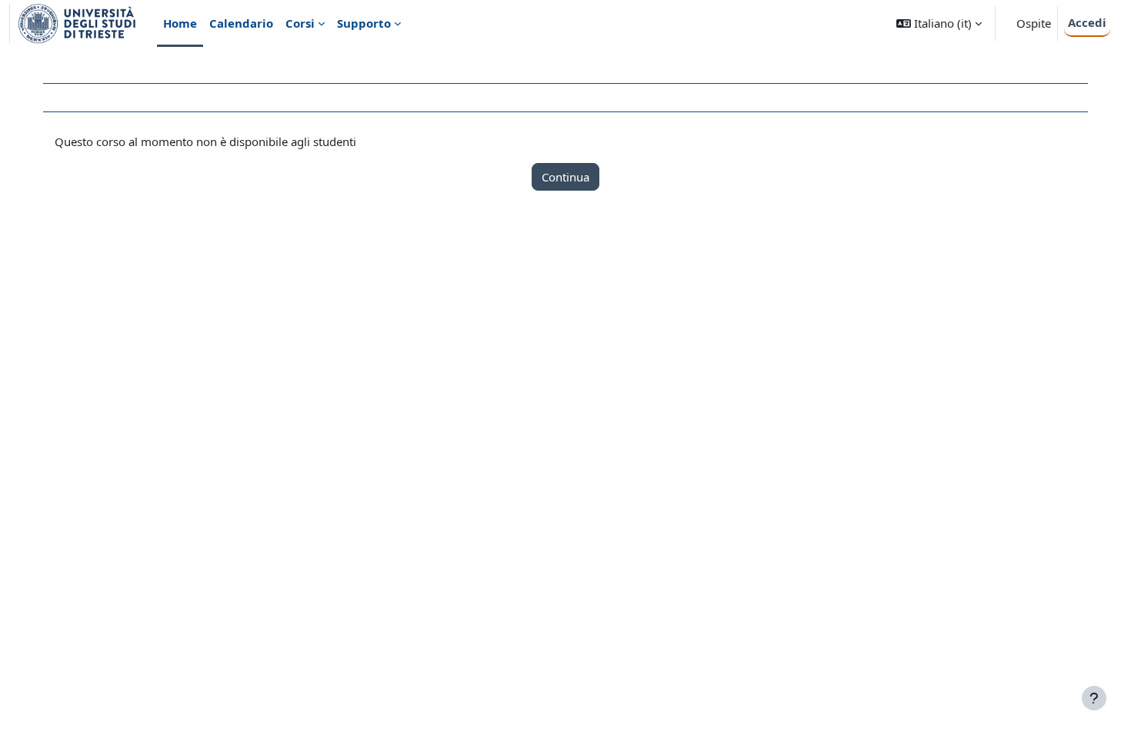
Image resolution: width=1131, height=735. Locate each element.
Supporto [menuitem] (364, 23)
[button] (939, 23)
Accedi (1087, 22)
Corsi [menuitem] (300, 23)
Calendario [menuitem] (241, 23)
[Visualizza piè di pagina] (1094, 698)
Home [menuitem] (180, 23)
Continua (565, 177)
